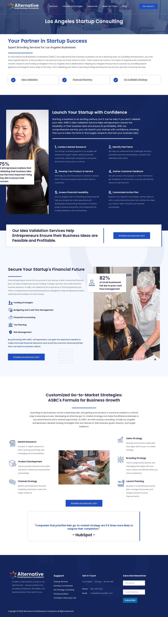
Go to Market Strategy (135, 79)
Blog (125, 6)
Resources (92, 6)
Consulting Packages (72, 6)
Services (53, 6)
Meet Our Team (110, 6)
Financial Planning (82, 79)
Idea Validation (30, 79)
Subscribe (130, 600)
